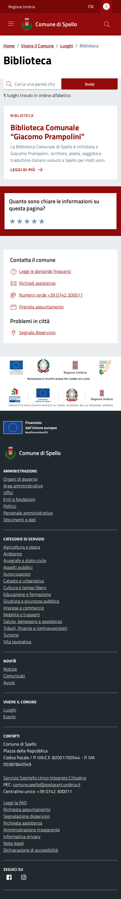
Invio (89, 84)
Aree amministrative (23, 485)
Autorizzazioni (17, 574)
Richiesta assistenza (22, 823)
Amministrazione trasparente (31, 829)
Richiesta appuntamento (26, 809)
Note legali (13, 843)
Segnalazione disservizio (26, 816)
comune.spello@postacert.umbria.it (46, 784)
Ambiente (12, 553)
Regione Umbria (21, 7)
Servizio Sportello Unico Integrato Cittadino (44, 777)
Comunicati (14, 675)
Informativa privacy (22, 836)
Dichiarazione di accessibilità (30, 850)
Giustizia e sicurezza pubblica (31, 601)
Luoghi (9, 709)
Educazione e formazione (27, 594)
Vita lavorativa (17, 641)
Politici (9, 506)
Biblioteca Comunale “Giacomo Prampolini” (47, 131)
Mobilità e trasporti (21, 614)
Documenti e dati (19, 519)
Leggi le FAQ (15, 802)
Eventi (9, 716)
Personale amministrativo (28, 512)
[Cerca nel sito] (107, 24)
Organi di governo (20, 479)
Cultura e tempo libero (24, 587)
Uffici (8, 492)
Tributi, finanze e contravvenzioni (35, 628)
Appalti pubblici (18, 567)
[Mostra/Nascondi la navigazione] (11, 23)
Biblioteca (21, 115)
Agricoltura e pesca (21, 547)
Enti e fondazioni (19, 499)
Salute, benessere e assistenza (32, 621)
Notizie (10, 669)
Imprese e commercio (23, 607)
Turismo (11, 634)
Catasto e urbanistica (23, 580)
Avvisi (9, 682)
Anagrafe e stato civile (24, 560)
